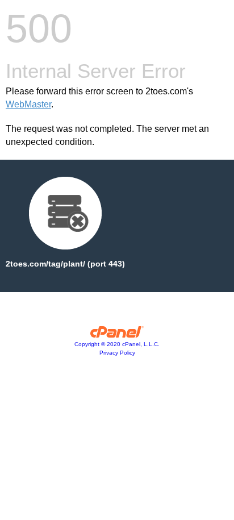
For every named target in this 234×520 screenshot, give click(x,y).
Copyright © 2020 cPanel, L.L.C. (117, 344)
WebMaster (28, 104)
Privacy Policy (117, 353)
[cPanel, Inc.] (117, 334)
